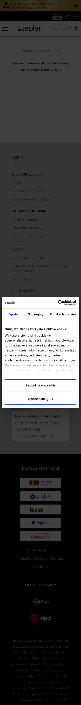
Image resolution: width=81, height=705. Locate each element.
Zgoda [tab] (13, 314)
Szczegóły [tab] (35, 314)
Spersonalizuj (38, 399)
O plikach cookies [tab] (63, 314)
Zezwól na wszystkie (40, 385)
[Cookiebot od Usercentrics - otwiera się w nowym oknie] (58, 302)
